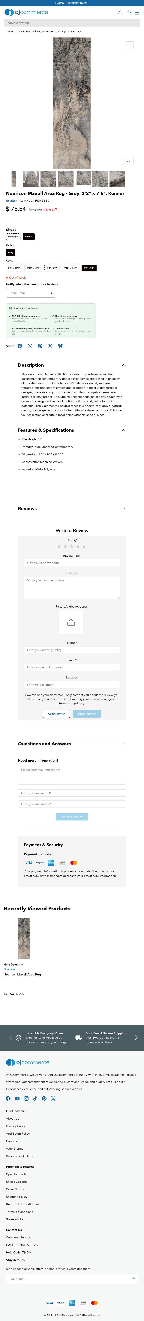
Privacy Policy (16, 1126)
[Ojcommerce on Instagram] (26, 1096)
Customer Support (19, 1237)
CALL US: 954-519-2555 (23, 1245)
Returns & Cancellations (22, 1204)
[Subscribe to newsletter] (133, 1278)
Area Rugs (75, 31)
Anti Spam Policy (18, 1133)
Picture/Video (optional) (72, 606)
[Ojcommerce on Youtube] (17, 1096)
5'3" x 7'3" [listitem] (52, 268)
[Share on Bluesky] (60, 346)
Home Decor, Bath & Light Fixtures (35, 31)
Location (72, 677)
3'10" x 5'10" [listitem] (70, 268)
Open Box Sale (16, 1174)
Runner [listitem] (28, 236)
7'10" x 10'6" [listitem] (33, 268)
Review (71, 573)
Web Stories (14, 1148)
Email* (72, 660)
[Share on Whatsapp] (30, 346)
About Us (12, 1118)
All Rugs (61, 31)
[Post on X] (50, 346)
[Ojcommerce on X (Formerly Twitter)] (53, 1096)
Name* (72, 643)
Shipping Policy (16, 1197)
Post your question (72, 816)
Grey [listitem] (10, 252)
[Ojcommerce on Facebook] (8, 1096)
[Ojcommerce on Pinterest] (44, 1096)
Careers (11, 1141)
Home (10, 31)
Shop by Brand (16, 1182)
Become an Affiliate (19, 1156)
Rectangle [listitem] (13, 236)
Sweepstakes (15, 1219)
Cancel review (56, 714)
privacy (79, 703)
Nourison (11, 200)
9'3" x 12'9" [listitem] (14, 268)
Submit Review (87, 714)
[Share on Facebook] (20, 346)
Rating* (72, 540)
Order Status (15, 1189)
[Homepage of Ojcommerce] (26, 12)
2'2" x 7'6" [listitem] (89, 268)
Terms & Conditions (19, 1212)
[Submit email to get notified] (50, 292)
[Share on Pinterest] (40, 346)
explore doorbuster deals (72, 3)
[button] (59, 546)
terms (63, 703)
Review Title (71, 556)
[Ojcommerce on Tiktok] (35, 1096)
